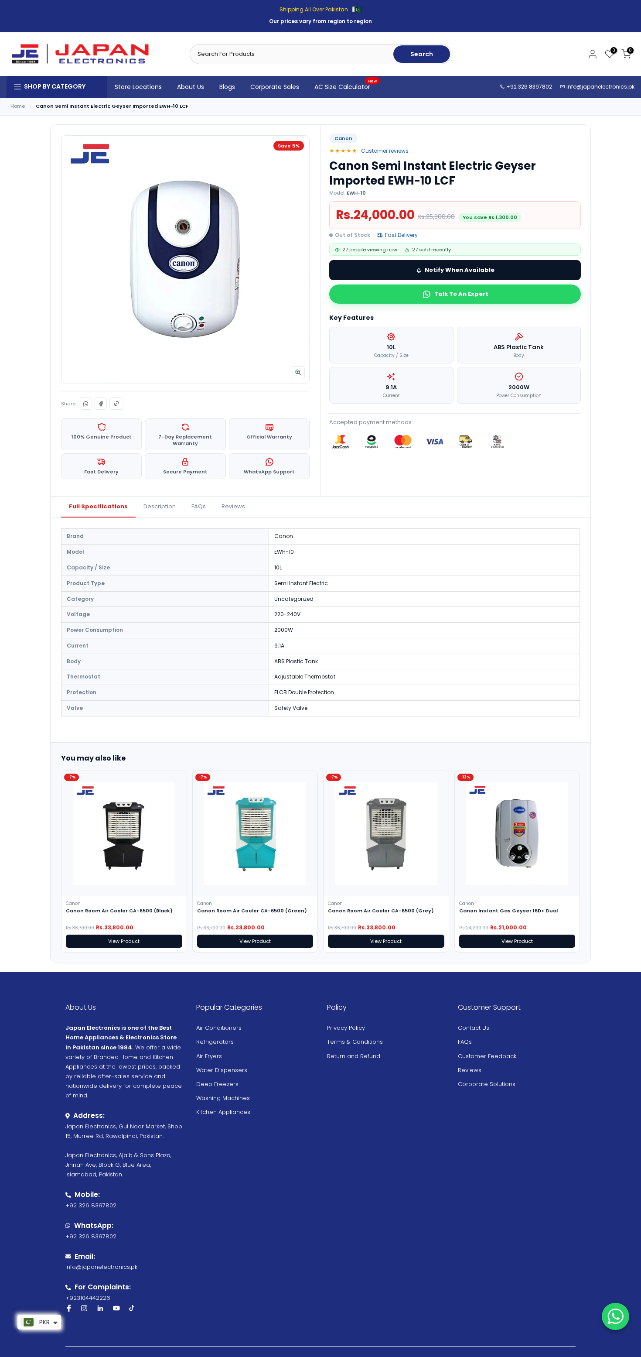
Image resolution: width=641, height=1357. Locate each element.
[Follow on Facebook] (68, 1308)
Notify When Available (459, 270)
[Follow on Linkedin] (100, 1308)
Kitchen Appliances (223, 1112)
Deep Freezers (217, 1084)
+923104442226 (87, 1298)
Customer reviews (385, 150)
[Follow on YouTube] (116, 1308)
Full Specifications (98, 506)
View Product (124, 941)
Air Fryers (209, 1056)
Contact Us (473, 1028)
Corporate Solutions (486, 1084)
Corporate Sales (274, 86)
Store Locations (138, 86)
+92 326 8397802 (528, 86)
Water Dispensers (221, 1070)
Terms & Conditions (355, 1042)
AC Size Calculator (345, 86)
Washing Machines (223, 1098)
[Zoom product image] (298, 372)
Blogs (227, 86)
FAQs (198, 506)
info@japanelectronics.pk (600, 86)
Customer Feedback (487, 1056)
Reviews (233, 506)
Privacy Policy (346, 1028)
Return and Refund (353, 1056)
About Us (190, 86)
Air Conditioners (219, 1028)
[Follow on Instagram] (84, 1308)
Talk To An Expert (461, 294)
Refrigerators (215, 1042)
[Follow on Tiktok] (132, 1308)
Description (159, 506)
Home (17, 106)
